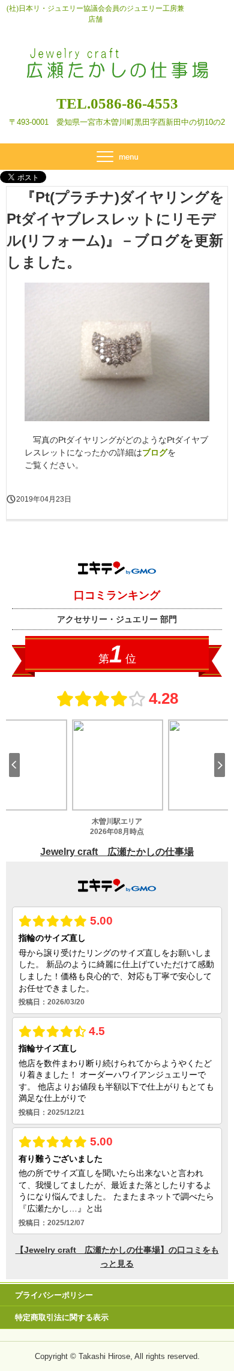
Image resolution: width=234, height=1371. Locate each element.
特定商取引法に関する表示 (62, 1317)
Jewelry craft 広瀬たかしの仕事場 (117, 53)
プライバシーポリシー (54, 1295)
